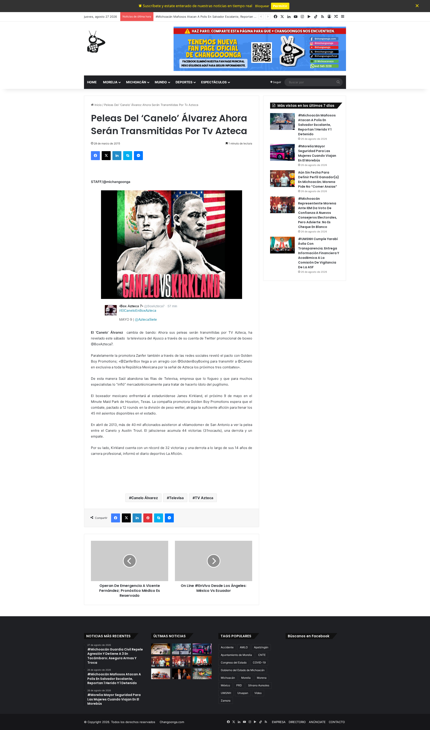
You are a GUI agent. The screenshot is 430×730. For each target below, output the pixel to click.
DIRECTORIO (297, 722)
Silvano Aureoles (258, 685)
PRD (239, 685)
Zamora (225, 700)
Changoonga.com (172, 722)
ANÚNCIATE (317, 722)
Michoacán (228, 677)
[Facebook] (95, 155)
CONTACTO (337, 722)
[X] (106, 155)
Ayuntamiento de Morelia (236, 655)
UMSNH (226, 693)
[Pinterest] (147, 517)
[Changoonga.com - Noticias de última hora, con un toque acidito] (95, 41)
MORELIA (110, 82)
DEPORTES (184, 82)
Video (258, 693)
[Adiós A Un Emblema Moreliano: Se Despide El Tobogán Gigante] (202, 673)
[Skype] (127, 155)
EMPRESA (279, 722)
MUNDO (161, 82)
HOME (92, 82)
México (225, 685)
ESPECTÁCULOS (214, 82)
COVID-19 (259, 662)
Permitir (280, 6)
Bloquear (262, 6)
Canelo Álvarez (144, 498)
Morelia (246, 677)
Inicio (98, 105)
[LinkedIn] (116, 155)
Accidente (227, 647)
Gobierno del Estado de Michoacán (242, 670)
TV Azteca (204, 498)
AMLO (244, 647)
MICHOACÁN (136, 82)
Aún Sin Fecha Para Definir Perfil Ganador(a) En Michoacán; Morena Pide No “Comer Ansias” (318, 179)
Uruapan (242, 693)
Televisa (176, 498)
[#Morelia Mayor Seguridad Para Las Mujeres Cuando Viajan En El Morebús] (282, 152)
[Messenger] (138, 155)
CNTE (262, 655)
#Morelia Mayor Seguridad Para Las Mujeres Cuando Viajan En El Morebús (317, 153)
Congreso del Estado (234, 662)
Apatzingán (261, 647)
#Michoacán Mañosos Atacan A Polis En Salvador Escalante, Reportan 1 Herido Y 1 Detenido (317, 124)
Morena (262, 677)
